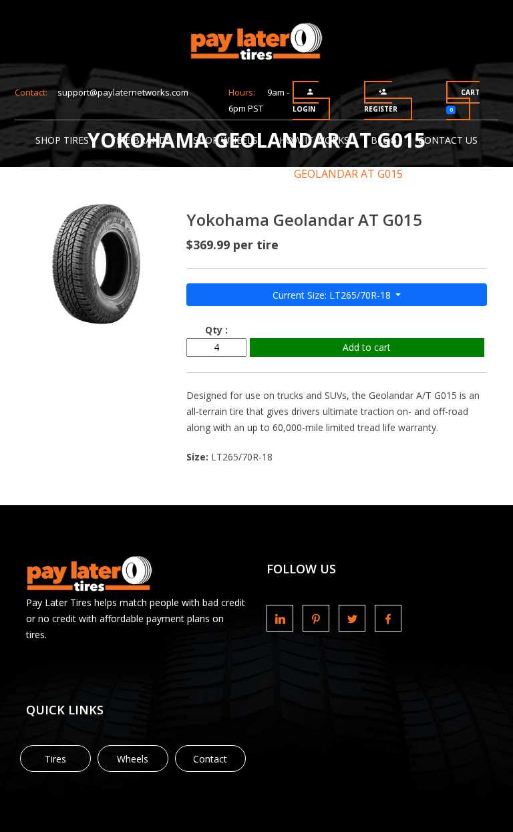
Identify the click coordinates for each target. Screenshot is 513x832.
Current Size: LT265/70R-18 (333, 295)
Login (304, 109)
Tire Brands (141, 140)
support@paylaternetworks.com (122, 92)
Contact (210, 758)
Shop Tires (62, 140)
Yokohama (237, 173)
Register (380, 109)
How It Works (314, 140)
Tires (55, 758)
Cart (465, 100)
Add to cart (367, 347)
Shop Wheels (225, 140)
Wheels (132, 758)
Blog (384, 140)
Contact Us (448, 140)
